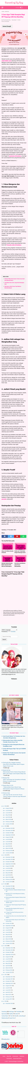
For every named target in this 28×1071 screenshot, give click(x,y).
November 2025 (9, 830)
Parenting (4, 1011)
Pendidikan (19, 1011)
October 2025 (9, 832)
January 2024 (9, 881)
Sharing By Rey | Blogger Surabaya (12, 762)
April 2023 (8, 936)
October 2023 (9, 923)
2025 (5, 826)
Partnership (9, 1058)
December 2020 (9, 1003)
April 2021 (8, 992)
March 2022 (8, 967)
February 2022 (9, 970)
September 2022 (9, 954)
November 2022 (9, 950)
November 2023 (9, 888)
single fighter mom (6, 60)
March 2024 (8, 877)
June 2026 (8, 812)
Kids (16, 1016)
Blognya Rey (6, 777)
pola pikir (4, 499)
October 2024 (9, 861)
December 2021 (9, 976)
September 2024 (9, 863)
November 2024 (9, 859)
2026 (5, 806)
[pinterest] (17, 536)
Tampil (8, 26)
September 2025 (9, 835)
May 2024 (8, 872)
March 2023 (8, 939)
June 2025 (8, 841)
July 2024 (8, 868)
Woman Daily (6, 793)
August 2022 (9, 956)
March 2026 (8, 819)
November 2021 (9, 979)
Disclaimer (22, 1056)
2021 (5, 974)
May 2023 (8, 934)
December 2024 (9, 857)
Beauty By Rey (6, 770)
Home (4, 1056)
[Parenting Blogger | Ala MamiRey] (14, 3)
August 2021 (9, 985)
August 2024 (9, 866)
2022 (5, 945)
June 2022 (8, 961)
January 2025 (9, 852)
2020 (5, 1001)
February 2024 (9, 879)
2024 (5, 855)
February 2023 (9, 941)
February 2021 (9, 996)
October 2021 (9, 981)
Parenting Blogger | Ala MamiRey (16, 1061)
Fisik (11, 1016)
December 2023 (9, 886)
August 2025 (9, 837)
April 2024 (8, 875)
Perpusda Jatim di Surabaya (14, 245)
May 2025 (8, 843)
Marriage (11, 1011)
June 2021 (8, 990)
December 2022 (9, 947)
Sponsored (4, 1013)
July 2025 (8, 839)
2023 (5, 883)
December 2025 (9, 828)
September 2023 (9, 925)
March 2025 (8, 848)
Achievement (15, 1056)
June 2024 (8, 870)
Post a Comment (5, 21)
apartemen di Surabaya (15, 156)
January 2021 (9, 999)
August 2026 (9, 808)
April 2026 (8, 817)
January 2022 (9, 972)
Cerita (16, 1013)
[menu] (2, 7)
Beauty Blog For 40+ (8, 785)
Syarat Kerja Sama (17, 1058)
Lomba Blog (21, 1016)
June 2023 (8, 932)
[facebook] (5, 536)
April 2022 (8, 965)
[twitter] (11, 536)
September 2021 (9, 983)
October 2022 (9, 952)
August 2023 (9, 927)
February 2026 (9, 821)
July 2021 (8, 987)
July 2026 (8, 810)
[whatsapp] (23, 536)
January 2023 (9, 943)
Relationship (5, 1018)
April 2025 (8, 846)
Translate (13, 631)
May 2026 (8, 815)
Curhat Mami (5, 1016)
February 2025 (9, 850)
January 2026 (9, 823)
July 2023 (8, 930)
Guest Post (12, 1018)
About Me (9, 1056)
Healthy (11, 1013)
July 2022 (8, 959)
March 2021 (8, 994)
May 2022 (8, 963)
